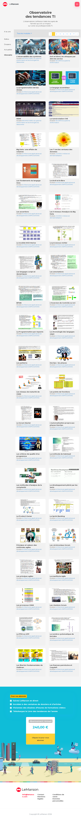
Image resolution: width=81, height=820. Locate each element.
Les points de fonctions (60, 392)
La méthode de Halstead (60, 454)
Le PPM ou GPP (22, 634)
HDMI (18, 119)
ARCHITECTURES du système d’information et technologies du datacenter (28, 60)
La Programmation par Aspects (29, 332)
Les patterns (21, 363)
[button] (5, 4)
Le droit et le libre (57, 181)
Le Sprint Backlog (57, 516)
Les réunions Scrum (58, 605)
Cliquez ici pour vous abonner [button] (40, 739)
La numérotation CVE (59, 119)
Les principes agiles (24, 576)
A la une (7, 32)
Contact (40, 795)
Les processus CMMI (25, 605)
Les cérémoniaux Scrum (60, 545)
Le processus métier (58, 243)
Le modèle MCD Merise (26, 243)
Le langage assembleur (60, 88)
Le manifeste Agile (58, 576)
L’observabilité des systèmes (28, 56)
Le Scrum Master (23, 423)
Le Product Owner (24, 516)
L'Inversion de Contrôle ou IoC (63, 303)
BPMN (19, 303)
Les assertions (22, 212)
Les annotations (57, 272)
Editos (6, 39)
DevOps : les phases (58, 363)
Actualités (8, 50)
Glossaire (8, 55)
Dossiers (7, 44)
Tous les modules (24, 33)
